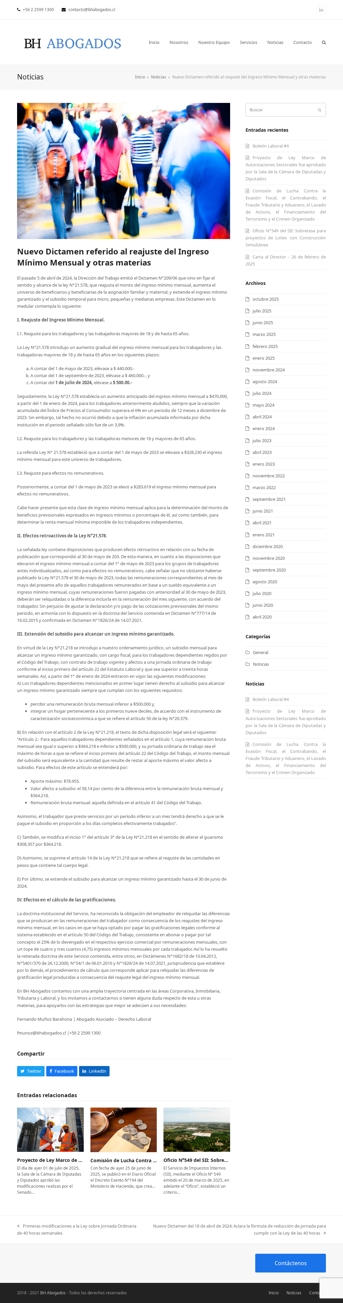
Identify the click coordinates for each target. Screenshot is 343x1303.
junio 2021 (263, 511)
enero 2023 (264, 464)
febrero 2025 (265, 346)
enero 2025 (264, 358)
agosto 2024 (265, 381)
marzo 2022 (264, 487)
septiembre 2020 (269, 570)
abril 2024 (262, 417)
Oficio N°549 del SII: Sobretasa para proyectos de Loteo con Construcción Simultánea (286, 238)
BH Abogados (53, 1293)
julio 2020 (262, 593)
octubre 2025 (266, 299)
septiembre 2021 (269, 499)
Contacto (317, 1293)
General (260, 652)
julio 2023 (262, 440)
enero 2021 (264, 535)
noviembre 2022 (269, 476)
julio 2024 (262, 393)
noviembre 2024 (269, 370)
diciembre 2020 (268, 546)
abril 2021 (262, 523)
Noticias (261, 664)
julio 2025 (262, 311)
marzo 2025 (264, 334)
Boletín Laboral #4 (271, 146)
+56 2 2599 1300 (38, 9)
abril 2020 (262, 617)
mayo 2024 (263, 405)
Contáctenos (291, 1263)
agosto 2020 (265, 582)
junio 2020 (263, 605)
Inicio (274, 1293)
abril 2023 (262, 452)
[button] (324, 42)
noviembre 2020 (269, 558)
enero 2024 (264, 428)
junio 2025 (263, 322)
